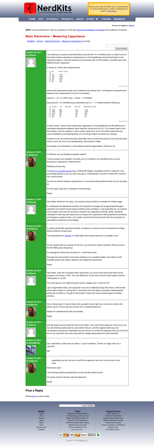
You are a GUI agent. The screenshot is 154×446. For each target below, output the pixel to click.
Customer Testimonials (113, 416)
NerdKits (31, 41)
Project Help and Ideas (113, 422)
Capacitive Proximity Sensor (77, 413)
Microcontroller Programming (113, 418)
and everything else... (113, 429)
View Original (123, 86)
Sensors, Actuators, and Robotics (113, 425)
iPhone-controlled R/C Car (78, 427)
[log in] (131, 25)
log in (34, 396)
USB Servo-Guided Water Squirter (77, 422)
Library (41, 420)
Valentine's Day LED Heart (77, 425)
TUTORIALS (52, 19)
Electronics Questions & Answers (91, 29)
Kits (41, 416)
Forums (40, 41)
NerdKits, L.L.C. (83, 440)
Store (41, 425)
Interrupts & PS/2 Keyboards (77, 420)
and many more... (77, 429)
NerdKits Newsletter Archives (113, 420)
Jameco (68, 235)
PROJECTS (67, 19)
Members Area (41, 427)
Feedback (41, 429)
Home (41, 413)
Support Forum (113, 427)
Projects (41, 418)
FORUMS (106, 19)
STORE (90, 19)
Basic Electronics (52, 41)
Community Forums (113, 411)
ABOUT (80, 19)
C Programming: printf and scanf (77, 416)
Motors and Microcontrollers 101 (78, 418)
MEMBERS (119, 19)
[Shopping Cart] (97, 19)
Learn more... (112, 11)
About (41, 422)
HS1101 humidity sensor (61, 171)
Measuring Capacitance (72, 41)
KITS (40, 19)
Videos (77, 411)
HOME (32, 19)
